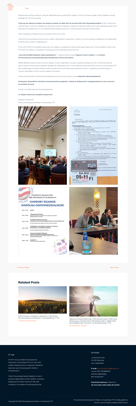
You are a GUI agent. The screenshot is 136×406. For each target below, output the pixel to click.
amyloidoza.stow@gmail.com (108, 368)
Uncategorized (23, 321)
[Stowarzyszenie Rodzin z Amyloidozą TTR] (15, 7)
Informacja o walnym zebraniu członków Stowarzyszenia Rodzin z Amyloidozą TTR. (38, 317)
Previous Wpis (22, 267)
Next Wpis (115, 267)
